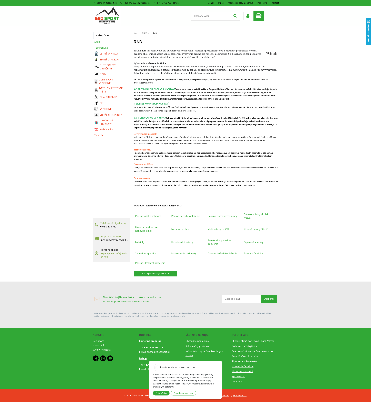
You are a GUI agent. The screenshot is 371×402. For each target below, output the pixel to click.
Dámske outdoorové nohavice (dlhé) (146, 229)
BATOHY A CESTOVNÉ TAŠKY (111, 90)
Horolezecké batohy (182, 242)
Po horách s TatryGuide (245, 346)
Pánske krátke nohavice (148, 216)
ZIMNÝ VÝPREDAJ (109, 59)
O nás (221, 2)
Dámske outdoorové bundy (222, 216)
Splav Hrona (238, 376)
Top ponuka (101, 47)
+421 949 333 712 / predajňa (137, 2)
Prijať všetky (161, 393)
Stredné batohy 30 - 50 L (257, 229)
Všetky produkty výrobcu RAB (155, 273)
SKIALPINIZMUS (108, 97)
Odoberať (269, 299)
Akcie (97, 41)
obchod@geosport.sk (107, 2)
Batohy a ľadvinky (253, 253)
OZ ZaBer (237, 381)
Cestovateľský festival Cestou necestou (253, 351)
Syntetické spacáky (145, 253)
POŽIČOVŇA (106, 129)
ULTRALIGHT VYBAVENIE (106, 81)
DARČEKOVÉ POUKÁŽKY (106, 122)
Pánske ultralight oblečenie (150, 263)
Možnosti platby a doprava (240, 2)
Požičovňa (262, 2)
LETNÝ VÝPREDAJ (109, 53)
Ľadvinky (140, 242)
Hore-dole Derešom (242, 366)
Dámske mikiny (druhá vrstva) (256, 216)
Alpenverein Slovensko (244, 361)
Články (211, 2)
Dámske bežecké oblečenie (222, 253)
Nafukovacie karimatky (183, 253)
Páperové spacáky (253, 242)
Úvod (136, 33)
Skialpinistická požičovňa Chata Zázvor (253, 341)
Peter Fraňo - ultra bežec (245, 356)
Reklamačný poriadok (197, 346)
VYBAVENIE (106, 109)
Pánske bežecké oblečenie (185, 216)
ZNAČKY (145, 33)
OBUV (103, 74)
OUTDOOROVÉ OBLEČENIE (108, 66)
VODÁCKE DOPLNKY (111, 115)
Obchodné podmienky (197, 341)
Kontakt (275, 2)
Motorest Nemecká (242, 371)
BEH (102, 103)
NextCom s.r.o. (240, 395)
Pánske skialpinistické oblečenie (219, 242)
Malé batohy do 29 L (219, 229)
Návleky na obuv (180, 229)
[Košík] (259, 16)
